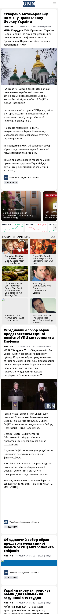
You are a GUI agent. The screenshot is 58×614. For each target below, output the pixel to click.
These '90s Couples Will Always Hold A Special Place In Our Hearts (43, 259)
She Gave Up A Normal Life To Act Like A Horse (14, 318)
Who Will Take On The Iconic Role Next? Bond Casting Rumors (43, 319)
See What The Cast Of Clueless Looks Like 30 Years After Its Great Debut (14, 259)
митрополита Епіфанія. (23, 152)
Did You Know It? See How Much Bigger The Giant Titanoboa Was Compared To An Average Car (13, 289)
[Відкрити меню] (54, 3)
